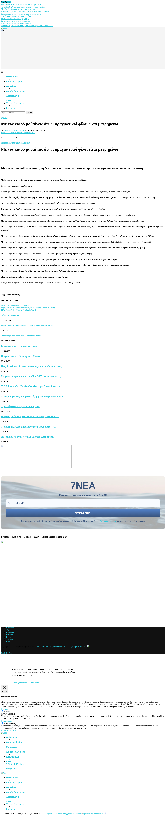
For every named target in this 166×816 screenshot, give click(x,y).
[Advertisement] (83, 51)
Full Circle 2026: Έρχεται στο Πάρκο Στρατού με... (22, 4)
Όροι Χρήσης (40, 647)
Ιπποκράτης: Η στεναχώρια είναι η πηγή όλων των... (22, 14)
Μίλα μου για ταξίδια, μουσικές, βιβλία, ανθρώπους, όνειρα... (33, 396)
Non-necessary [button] (7, 721)
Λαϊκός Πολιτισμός (15, 91)
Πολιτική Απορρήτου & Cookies (57, 647)
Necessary (8, 711)
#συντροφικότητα (24, 308)
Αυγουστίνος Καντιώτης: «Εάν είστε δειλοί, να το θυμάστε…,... (27, 11)
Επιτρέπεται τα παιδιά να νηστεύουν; (16, 21)
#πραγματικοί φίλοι (9, 308)
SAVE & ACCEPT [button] (9, 730)
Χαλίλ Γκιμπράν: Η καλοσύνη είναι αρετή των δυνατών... (31, 386)
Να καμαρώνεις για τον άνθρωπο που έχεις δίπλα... (28, 436)
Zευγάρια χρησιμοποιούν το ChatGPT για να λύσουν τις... (32, 376)
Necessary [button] (5, 709)
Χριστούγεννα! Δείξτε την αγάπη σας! (20, 406)
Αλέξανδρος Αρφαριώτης (14, 130)
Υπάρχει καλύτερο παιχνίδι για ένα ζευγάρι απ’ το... (28, 426)
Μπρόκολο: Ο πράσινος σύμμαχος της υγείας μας (21, 9)
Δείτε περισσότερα (19, 683)
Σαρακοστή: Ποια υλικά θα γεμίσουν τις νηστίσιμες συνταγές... (27, 25)
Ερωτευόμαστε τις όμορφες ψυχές (15, 18)
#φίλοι (46, 308)
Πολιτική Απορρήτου (108, 521)
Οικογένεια (11, 86)
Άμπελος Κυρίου (14, 81)
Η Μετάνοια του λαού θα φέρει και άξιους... (19, 23)
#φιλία (41, 308)
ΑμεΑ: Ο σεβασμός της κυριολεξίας (16, 16)
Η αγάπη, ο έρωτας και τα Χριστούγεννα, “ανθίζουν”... (30, 416)
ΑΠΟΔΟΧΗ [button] (33, 683)
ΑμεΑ (8, 101)
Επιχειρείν (11, 108)
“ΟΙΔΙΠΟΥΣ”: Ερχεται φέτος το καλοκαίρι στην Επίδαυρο (25, 7)
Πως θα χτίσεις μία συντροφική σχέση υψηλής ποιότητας (31, 366)
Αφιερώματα (12, 96)
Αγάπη (52, 308)
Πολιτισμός (12, 76)
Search (29, 113)
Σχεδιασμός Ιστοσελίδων (78, 647)
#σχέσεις (35, 308)
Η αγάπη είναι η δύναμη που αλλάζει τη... (23, 356)
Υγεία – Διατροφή (15, 103)
